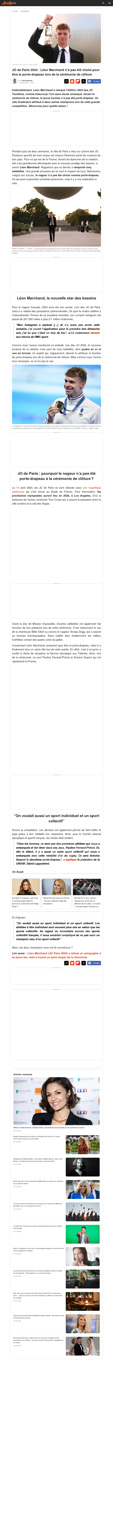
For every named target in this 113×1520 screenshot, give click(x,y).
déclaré (95, 333)
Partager (96, 81)
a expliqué (69, 859)
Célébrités (25, 11)
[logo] (9, 3)
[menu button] (109, 3)
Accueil (15, 11)
